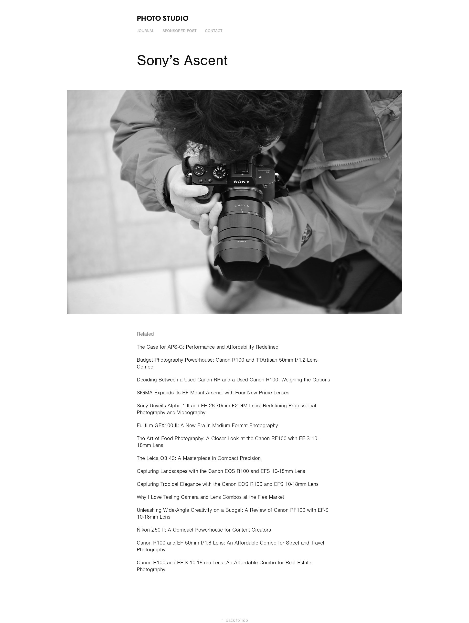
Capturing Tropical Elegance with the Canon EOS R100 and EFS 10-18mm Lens (228, 484)
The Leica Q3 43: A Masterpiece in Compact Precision (199, 458)
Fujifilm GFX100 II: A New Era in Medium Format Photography (207, 426)
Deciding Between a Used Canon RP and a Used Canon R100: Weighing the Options (233, 380)
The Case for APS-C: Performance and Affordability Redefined (207, 347)
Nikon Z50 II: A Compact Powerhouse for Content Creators (204, 530)
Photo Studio (163, 18)
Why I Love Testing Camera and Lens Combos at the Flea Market (210, 497)
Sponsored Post (179, 31)
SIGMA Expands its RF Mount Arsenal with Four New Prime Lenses (213, 393)
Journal (145, 31)
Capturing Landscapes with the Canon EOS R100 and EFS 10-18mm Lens (221, 471)
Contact (214, 31)
